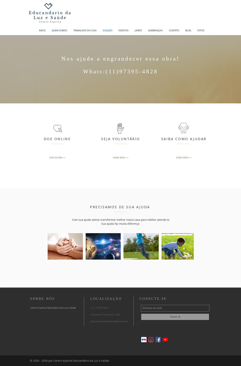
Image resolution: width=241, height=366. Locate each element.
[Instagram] (151, 339)
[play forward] (189, 246)
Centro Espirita (50, 21)
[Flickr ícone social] (143, 339)
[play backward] (52, 246)
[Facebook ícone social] (158, 339)
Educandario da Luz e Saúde (50, 15)
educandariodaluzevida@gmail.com (109, 321)
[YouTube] (165, 339)
